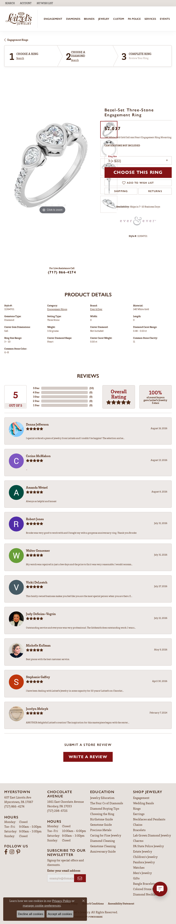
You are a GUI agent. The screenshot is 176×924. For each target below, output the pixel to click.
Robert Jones (35, 519)
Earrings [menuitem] (138, 814)
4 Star (36, 392)
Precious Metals (100, 830)
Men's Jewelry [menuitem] (142, 873)
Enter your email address (63, 870)
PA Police (134, 18)
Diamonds (73, 18)
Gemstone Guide (101, 824)
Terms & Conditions (93, 903)
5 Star (36, 388)
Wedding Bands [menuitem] (143, 803)
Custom (118, 18)
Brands (89, 18)
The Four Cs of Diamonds (106, 803)
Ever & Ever (96, 309)
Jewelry (103, 18)
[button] (9, 3)
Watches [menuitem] (138, 867)
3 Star (36, 396)
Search (20, 58)
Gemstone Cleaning (103, 846)
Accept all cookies (60, 914)
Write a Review (88, 756)
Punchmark (95, 916)
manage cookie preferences (42, 905)
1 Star (36, 405)
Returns (155, 191)
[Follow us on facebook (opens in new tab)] (6, 851)
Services (150, 18)
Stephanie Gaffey (38, 677)
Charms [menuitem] (138, 840)
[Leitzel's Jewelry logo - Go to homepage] (20, 19)
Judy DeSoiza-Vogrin (41, 614)
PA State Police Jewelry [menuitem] (148, 846)
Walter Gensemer (38, 550)
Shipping (121, 191)
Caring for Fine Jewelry (105, 835)
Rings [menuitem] (137, 808)
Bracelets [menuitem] (139, 830)
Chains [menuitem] (137, 824)
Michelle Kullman (38, 645)
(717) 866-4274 (62, 272)
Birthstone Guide (101, 819)
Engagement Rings (17, 39)
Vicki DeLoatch (36, 582)
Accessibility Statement (121, 903)
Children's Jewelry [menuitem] (145, 857)
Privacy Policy (61, 901)
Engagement (53, 18)
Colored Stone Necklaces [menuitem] (149, 889)
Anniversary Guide (103, 851)
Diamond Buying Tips (104, 808)
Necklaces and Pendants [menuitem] (149, 819)
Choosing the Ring (102, 814)
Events (165, 18)
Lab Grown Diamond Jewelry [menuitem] (152, 835)
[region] (52, 167)
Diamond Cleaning (102, 840)
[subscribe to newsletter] (80, 878)
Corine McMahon (38, 456)
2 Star (36, 401)
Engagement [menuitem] (141, 798)
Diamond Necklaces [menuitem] (146, 894)
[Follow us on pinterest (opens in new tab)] (18, 851)
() (92, 388)
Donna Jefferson (37, 424)
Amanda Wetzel (37, 487)
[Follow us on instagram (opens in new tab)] (12, 851)
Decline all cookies (30, 914)
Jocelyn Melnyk (37, 708)
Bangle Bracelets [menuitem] (144, 883)
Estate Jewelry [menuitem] (142, 851)
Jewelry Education (102, 798)
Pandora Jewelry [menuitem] (144, 862)
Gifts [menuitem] (136, 878)
